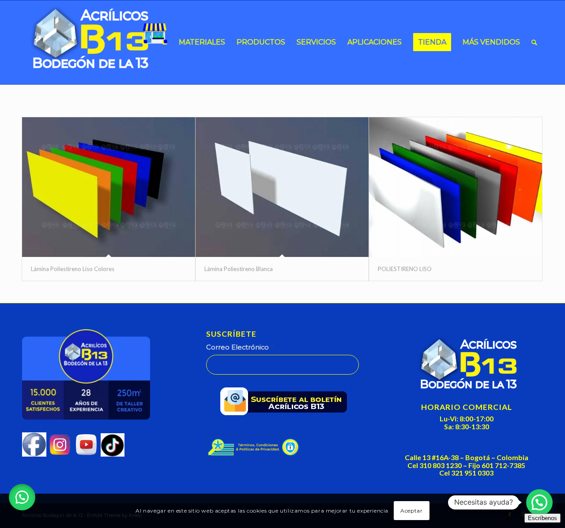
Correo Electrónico (239, 347)
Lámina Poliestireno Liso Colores (72, 268)
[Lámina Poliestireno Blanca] (282, 187)
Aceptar (411, 510)
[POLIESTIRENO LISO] (455, 187)
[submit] (286, 403)
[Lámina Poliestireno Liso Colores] (108, 187)
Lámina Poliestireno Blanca (238, 268)
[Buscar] (534, 42)
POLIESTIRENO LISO (405, 268)
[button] (22, 497)
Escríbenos (542, 518)
